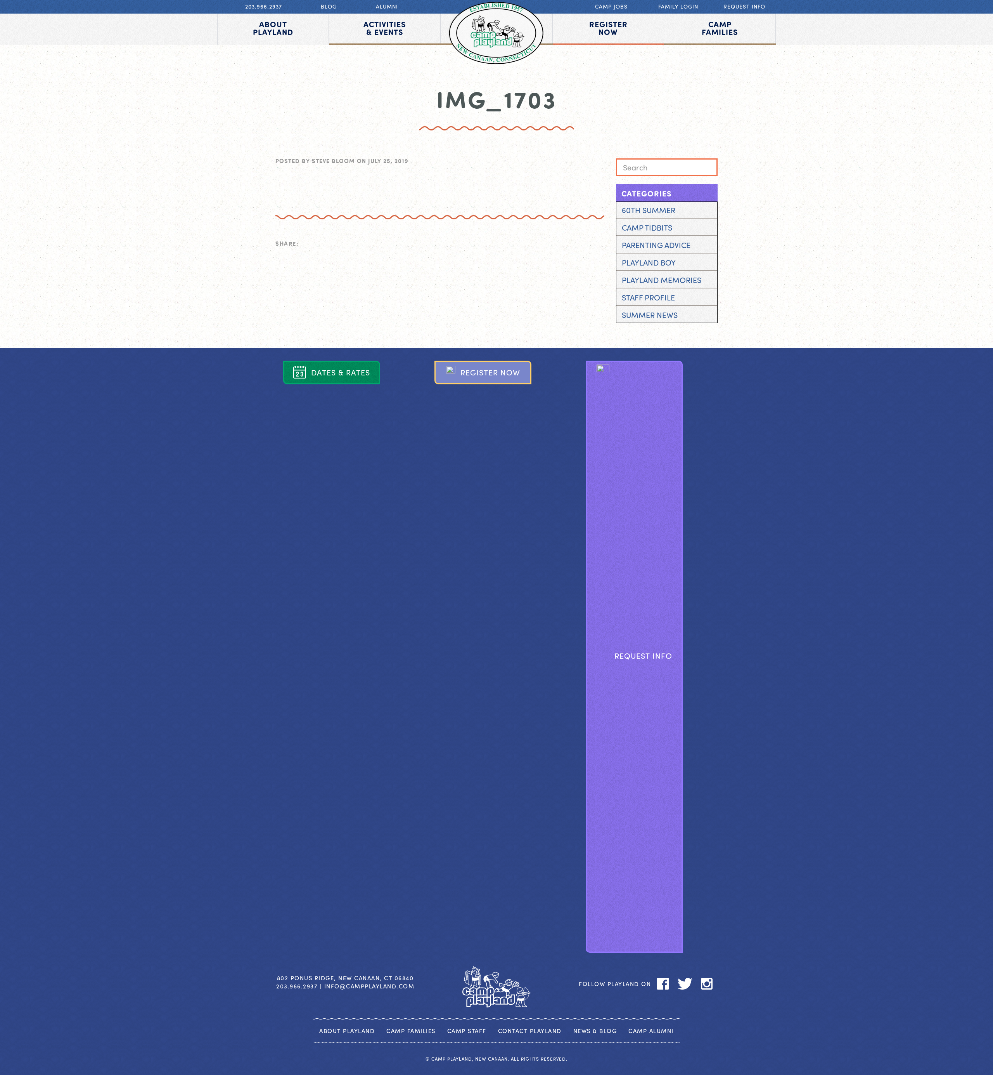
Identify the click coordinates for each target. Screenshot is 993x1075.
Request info (744, 6)
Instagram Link (688, 336)
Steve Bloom (333, 161)
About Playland (347, 1031)
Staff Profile (648, 297)
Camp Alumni (651, 1031)
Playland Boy (649, 262)
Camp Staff (466, 1031)
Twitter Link (666, 336)
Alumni (387, 6)
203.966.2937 (263, 6)
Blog (329, 6)
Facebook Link (645, 336)
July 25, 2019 (388, 161)
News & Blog (595, 1031)
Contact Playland (530, 1031)
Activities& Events (384, 28)
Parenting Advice (656, 245)
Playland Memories (661, 279)
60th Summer (648, 210)
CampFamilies (720, 28)
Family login (678, 6)
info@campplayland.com (369, 986)
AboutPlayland (273, 28)
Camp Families (411, 1031)
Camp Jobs (611, 6)
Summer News (650, 314)
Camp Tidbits (647, 227)
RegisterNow (608, 28)
